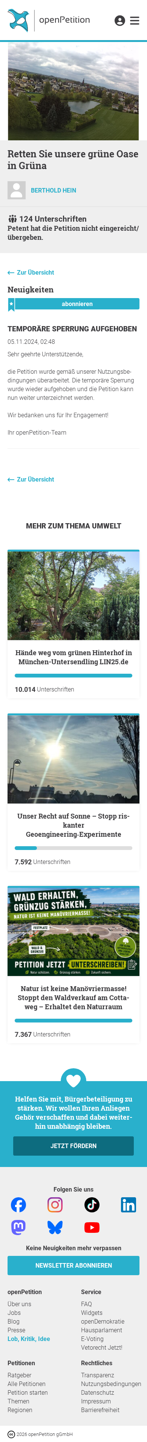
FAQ (86, 1304)
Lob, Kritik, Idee (29, 1339)
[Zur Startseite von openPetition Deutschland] (50, 20)
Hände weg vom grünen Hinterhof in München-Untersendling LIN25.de (73, 657)
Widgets (92, 1312)
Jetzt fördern (73, 1146)
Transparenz (97, 1375)
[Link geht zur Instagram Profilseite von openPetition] (55, 1204)
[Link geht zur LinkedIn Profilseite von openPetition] (128, 1204)
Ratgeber (19, 1375)
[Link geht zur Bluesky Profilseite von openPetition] (55, 1227)
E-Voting (92, 1339)
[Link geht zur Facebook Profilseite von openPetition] (18, 1204)
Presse (16, 1330)
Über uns (19, 1304)
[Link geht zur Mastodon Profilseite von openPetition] (18, 1227)
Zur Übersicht (35, 272)
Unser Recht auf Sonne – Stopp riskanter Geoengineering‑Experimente (73, 825)
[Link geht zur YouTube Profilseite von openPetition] (92, 1227)
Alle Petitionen (27, 1384)
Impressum (96, 1401)
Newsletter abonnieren (73, 1265)
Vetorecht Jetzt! (101, 1347)
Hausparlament (101, 1330)
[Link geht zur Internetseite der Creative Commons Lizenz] (12, 1433)
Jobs (14, 1312)
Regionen (20, 1410)
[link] (134, 21)
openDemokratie (102, 1321)
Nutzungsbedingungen (111, 1384)
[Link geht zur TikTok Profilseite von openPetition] (92, 1204)
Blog (14, 1321)
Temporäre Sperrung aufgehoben (72, 329)
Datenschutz (97, 1392)
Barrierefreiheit (100, 1410)
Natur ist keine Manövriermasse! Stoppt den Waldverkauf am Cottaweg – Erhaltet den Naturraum (73, 997)
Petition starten (28, 1392)
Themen (18, 1401)
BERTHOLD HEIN (53, 190)
